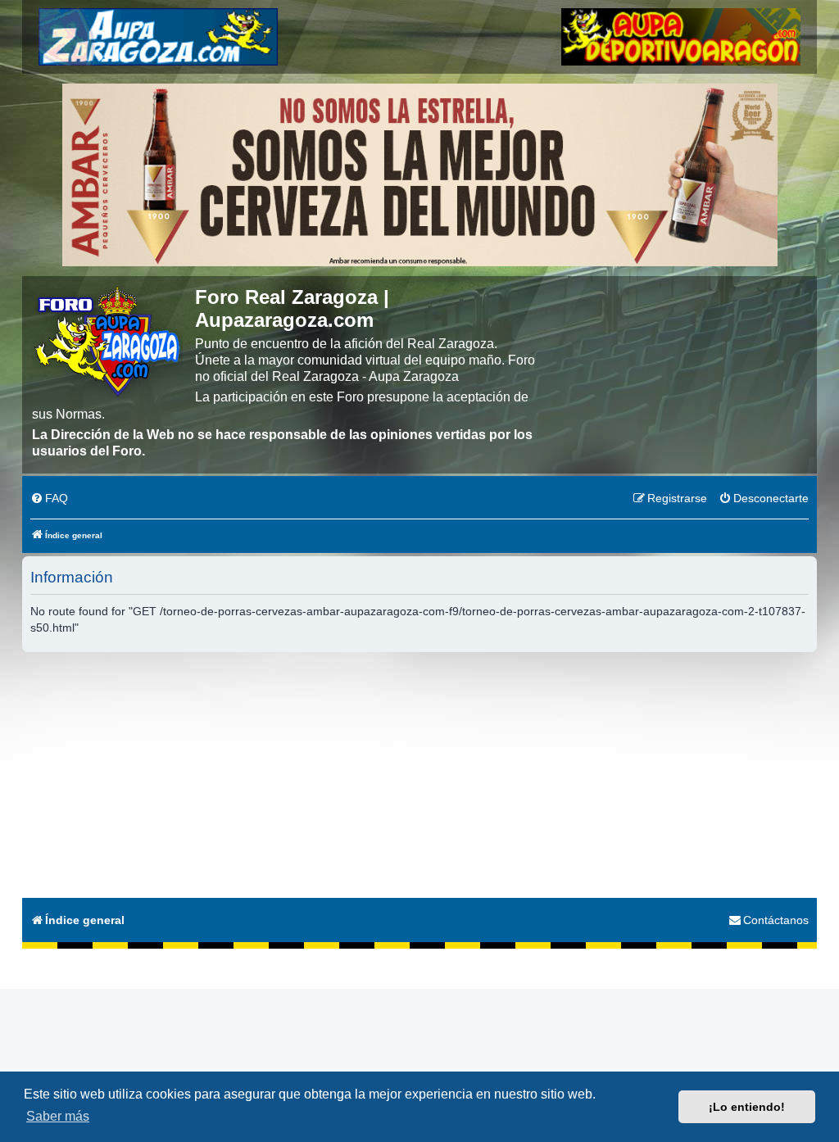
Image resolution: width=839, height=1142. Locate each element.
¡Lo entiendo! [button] (747, 1106)
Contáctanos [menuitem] (776, 920)
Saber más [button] (57, 1116)
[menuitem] (49, 499)
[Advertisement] (419, 775)
